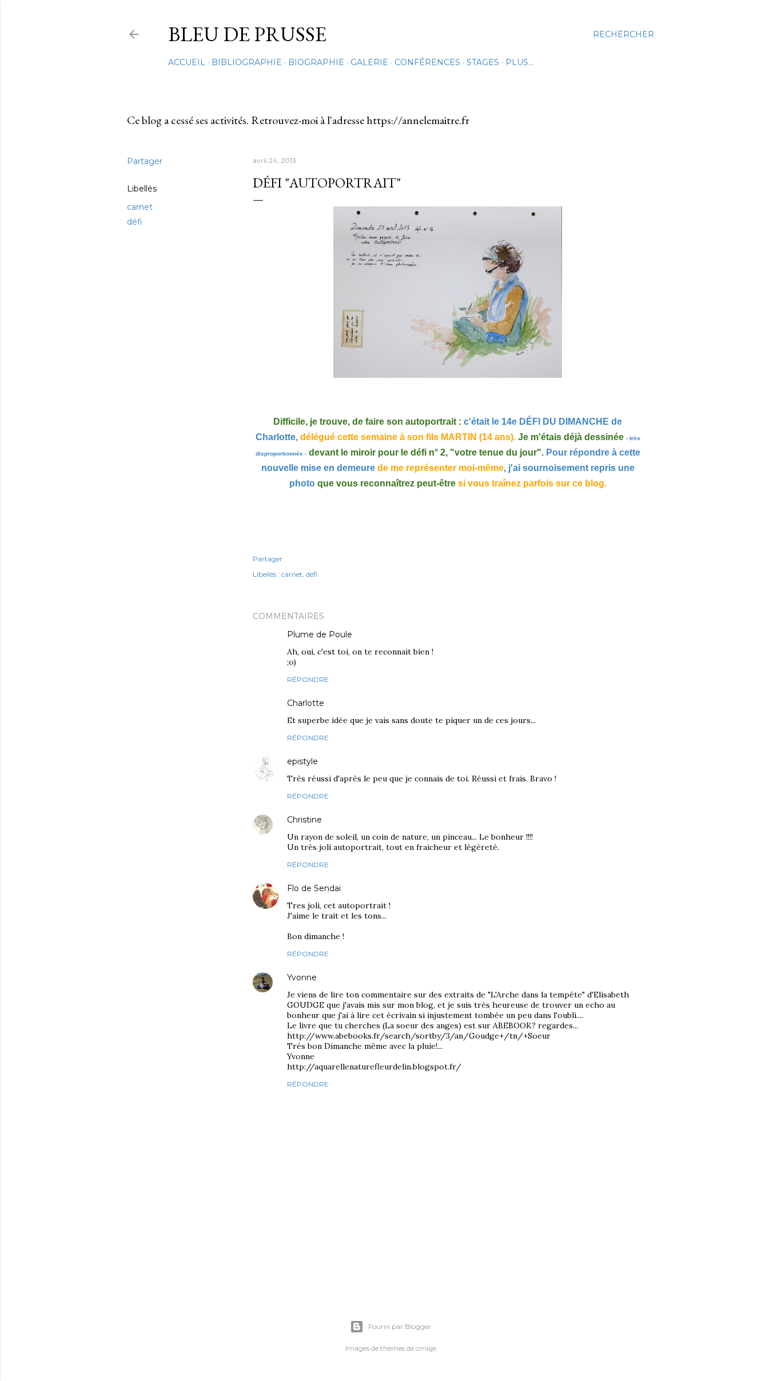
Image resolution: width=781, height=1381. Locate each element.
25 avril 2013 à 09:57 (359, 820)
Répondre (308, 679)
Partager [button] (144, 161)
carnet (140, 207)
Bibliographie (247, 62)
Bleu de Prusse (247, 34)
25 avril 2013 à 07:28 (356, 761)
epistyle (302, 761)
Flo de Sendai (314, 888)
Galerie (369, 62)
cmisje (426, 1348)
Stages (483, 62)
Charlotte (305, 703)
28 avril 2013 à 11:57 (352, 977)
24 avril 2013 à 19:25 (389, 634)
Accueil (186, 62)
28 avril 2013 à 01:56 (378, 888)
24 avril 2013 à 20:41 (362, 703)
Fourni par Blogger (399, 1326)
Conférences (427, 62)
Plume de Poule (319, 634)
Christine (304, 820)
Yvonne (302, 977)
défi (134, 222)
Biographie (316, 62)
